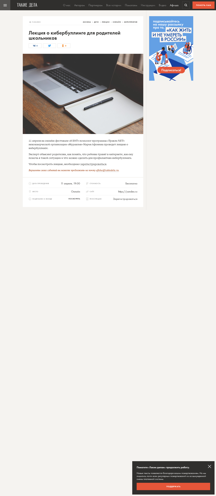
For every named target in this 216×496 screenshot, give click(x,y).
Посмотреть (74, 199)
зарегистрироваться (93, 164)
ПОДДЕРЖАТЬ (173, 486)
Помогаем (131, 5)
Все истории (113, 5)
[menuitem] (5, 5)
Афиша (174, 5)
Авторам (79, 5)
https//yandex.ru (127, 191)
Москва (87, 22)
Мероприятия (130, 22)
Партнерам (95, 5)
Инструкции (148, 5)
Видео (162, 5)
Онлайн (117, 22)
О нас (67, 5)
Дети (96, 22)
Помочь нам (203, 5)
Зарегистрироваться (125, 199)
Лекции (106, 22)
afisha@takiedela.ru (107, 170)
